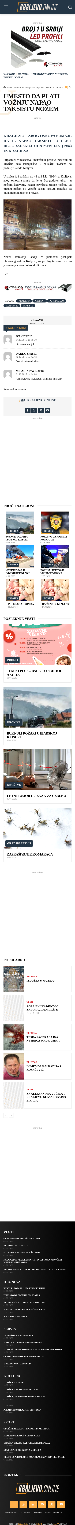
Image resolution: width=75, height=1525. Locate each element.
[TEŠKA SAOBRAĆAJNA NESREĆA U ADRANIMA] (13, 1037)
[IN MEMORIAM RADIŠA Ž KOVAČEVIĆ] (13, 1066)
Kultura (32, 976)
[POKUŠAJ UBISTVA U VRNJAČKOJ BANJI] (55, 556)
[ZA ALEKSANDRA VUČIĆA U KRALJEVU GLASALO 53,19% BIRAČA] (13, 1095)
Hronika (23, 74)
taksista (28, 306)
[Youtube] (47, 410)
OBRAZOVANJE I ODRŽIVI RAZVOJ (21, 1238)
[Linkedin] (33, 1504)
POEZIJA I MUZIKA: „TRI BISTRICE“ (22, 1410)
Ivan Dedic (24, 336)
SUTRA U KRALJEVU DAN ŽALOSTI (21, 1252)
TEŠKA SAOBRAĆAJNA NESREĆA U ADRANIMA (43, 1039)
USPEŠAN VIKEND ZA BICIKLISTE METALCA (26, 1443)
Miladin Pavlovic (30, 371)
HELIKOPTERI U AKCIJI (15, 1245)
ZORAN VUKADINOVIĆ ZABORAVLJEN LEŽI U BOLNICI (42, 1010)
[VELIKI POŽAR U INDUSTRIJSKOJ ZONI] (20, 556)
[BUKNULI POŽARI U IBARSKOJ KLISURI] (20, 523)
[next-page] (11, 1115)
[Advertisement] (39, 124)
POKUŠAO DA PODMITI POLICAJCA (53, 538)
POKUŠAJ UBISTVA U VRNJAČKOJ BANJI (24, 1309)
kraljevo (24, 301)
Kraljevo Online (41, 400)
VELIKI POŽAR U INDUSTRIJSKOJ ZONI (24, 1302)
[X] (41, 410)
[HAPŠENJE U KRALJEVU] (55, 590)
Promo (12, 660)
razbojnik (12, 306)
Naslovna (9, 74)
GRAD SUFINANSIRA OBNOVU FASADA (23, 1356)
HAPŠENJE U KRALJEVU (56, 604)
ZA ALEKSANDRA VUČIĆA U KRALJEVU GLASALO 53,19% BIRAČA (46, 1097)
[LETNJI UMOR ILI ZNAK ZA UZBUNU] (37, 769)
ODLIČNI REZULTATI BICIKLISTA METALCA (26, 1429)
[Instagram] (34, 410)
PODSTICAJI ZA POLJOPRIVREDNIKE (22, 1342)
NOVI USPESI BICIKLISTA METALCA (22, 1450)
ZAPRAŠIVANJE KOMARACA (30, 854)
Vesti (30, 1002)
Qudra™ (56, 1524)
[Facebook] (28, 410)
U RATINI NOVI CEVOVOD (17, 1364)
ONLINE (39, 1524)
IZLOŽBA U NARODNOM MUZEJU (20, 1389)
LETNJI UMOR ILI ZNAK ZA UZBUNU (36, 796)
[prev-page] (5, 1115)
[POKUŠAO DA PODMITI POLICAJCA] (55, 523)
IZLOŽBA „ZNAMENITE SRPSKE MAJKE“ (24, 1396)
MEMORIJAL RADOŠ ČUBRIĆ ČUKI (21, 1436)
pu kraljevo (57, 301)
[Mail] (42, 1504)
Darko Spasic (26, 353)
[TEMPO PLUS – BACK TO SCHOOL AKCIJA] (37, 644)
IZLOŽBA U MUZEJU (41, 980)
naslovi (39, 301)
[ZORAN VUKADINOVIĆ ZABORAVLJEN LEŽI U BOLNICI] (13, 1008)
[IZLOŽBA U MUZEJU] (13, 979)
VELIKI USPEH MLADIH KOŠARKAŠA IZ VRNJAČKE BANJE (34, 1457)
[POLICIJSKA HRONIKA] (20, 590)
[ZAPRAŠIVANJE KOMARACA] (37, 828)
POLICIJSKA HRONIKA (21, 604)
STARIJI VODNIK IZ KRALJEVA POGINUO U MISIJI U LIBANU (34, 1269)
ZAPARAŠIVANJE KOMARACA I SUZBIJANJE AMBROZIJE (32, 1349)
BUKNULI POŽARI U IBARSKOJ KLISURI (17, 538)
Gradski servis (19, 843)
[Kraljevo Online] (37, 7)
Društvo (14, 784)
